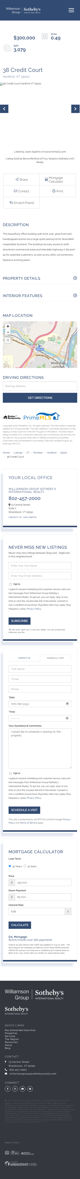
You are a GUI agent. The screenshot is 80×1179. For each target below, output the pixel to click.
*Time (12, 711)
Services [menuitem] (10, 1036)
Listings (18, 452)
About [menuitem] (8, 1045)
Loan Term (15, 858)
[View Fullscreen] (8, 340)
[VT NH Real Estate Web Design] (40, 1163)
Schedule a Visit (55, 658)
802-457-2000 (25, 498)
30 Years (17, 866)
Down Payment (17, 890)
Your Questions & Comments (25, 725)
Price (11, 876)
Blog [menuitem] (7, 1048)
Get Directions (40, 398)
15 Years (31, 866)
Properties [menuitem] (11, 1033)
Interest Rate (16, 905)
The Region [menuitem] (12, 1039)
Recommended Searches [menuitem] (20, 1030)
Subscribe (19, 621)
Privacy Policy (34, 609)
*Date (12, 697)
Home (6, 452)
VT (27, 452)
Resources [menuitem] (11, 1042)
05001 (63, 452)
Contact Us (15, 517)
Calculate (19, 925)
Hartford (51, 452)
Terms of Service (28, 822)
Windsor (38, 452)
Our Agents (29, 517)
